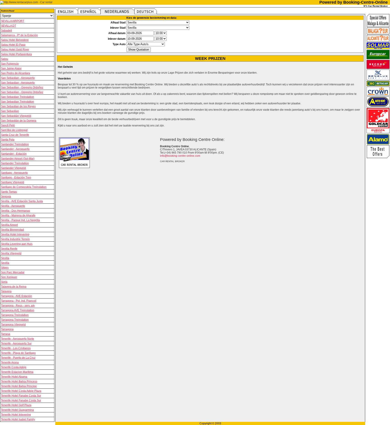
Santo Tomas (9, 191)
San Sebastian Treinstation (17, 96)
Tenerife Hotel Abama (14, 376)
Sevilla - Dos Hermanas (15, 210)
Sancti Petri (8, 125)
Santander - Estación (14, 153)
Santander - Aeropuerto (15, 149)
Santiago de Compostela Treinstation (23, 187)
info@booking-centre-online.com (180, 155)
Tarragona (7, 329)
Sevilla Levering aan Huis (16, 243)
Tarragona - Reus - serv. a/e (18, 305)
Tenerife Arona (10, 362)
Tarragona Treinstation (15, 315)
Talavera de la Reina (13, 286)
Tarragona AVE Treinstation (17, 310)
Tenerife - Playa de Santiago (18, 353)
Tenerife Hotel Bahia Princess (19, 381)
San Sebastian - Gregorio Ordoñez (22, 87)
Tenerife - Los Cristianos (16, 348)
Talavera (6, 291)
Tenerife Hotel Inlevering (16, 414)
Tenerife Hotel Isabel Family (18, 419)
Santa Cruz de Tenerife (15, 134)
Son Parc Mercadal (12, 272)
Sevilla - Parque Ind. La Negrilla (20, 220)
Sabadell (6, 30)
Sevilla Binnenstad (12, 229)
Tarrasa (5, 334)
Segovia (6, 196)
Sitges (5, 267)
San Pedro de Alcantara (15, 73)
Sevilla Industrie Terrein (15, 239)
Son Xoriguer (9, 277)
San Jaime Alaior (11, 68)
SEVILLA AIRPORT (12, 21)
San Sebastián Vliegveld (16, 115)
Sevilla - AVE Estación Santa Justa (22, 201)
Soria (4, 281)
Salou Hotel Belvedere (15, 40)
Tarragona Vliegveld (13, 324)
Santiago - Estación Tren (16, 177)
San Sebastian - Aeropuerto (18, 77)
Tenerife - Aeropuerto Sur (16, 343)
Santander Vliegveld (13, 168)
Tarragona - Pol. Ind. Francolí (18, 300)
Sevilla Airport (9, 225)
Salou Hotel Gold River (15, 49)
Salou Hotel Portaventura (16, 54)
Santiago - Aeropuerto (14, 172)
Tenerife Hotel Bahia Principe (19, 386)
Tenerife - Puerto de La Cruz (18, 357)
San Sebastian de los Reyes (18, 106)
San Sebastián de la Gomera (18, 120)
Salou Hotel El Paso (13, 44)
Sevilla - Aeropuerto (13, 206)
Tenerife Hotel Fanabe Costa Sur (21, 395)
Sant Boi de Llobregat (14, 130)
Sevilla (5, 258)
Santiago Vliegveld (12, 182)
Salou (4, 59)
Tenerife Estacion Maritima (17, 372)
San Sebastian (10, 111)
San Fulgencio (10, 63)
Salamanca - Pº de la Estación (19, 35)
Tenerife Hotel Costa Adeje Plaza (21, 390)
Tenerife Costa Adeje (13, 367)
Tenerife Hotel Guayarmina (17, 409)
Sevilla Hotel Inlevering (15, 234)
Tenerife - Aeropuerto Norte (17, 338)
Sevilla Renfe (9, 248)
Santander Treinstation (15, 144)
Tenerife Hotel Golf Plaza (16, 405)
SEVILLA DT (8, 25)
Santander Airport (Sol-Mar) (18, 158)
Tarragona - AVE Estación (16, 296)
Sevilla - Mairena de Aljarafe (18, 215)
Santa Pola (7, 139)
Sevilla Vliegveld (11, 253)
